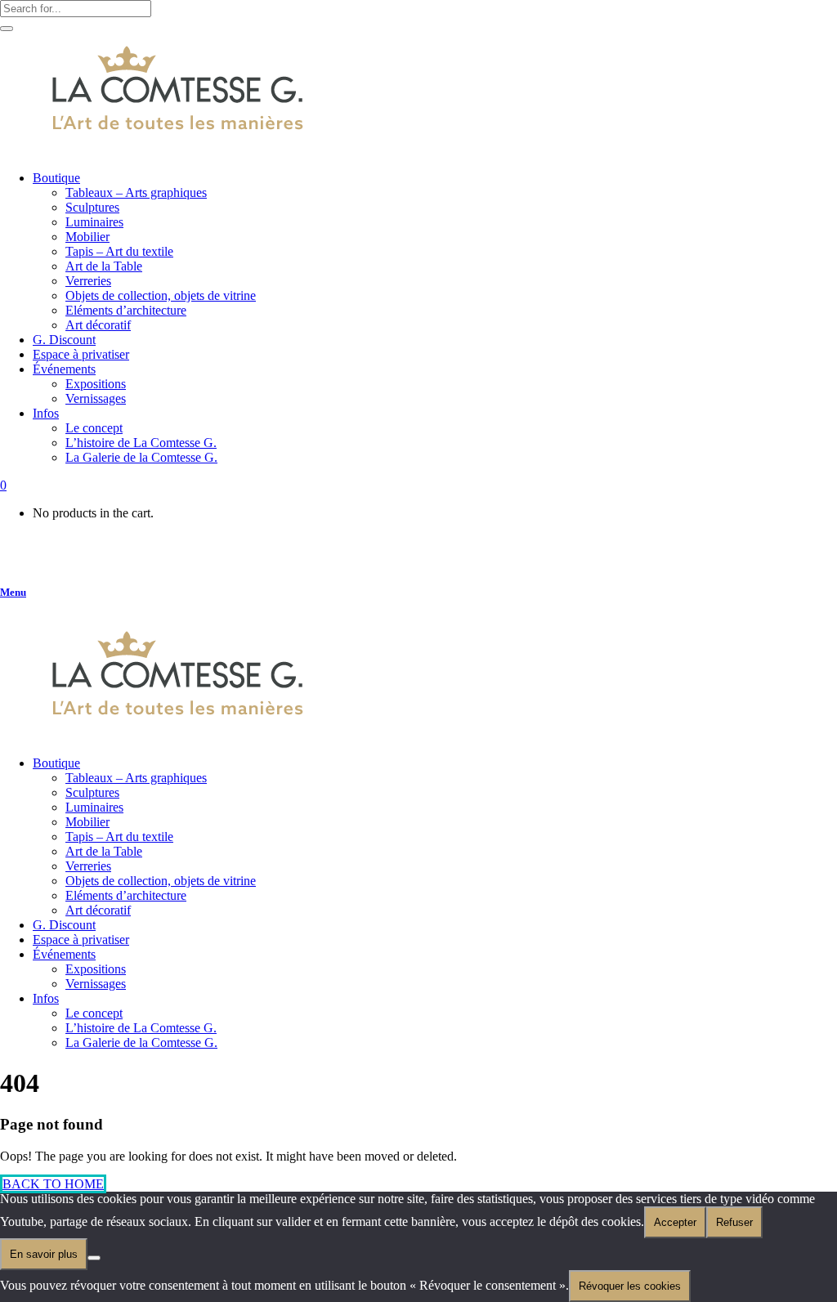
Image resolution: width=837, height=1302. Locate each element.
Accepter (675, 1222)
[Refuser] (94, 1257)
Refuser (734, 1222)
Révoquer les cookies (630, 1286)
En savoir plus (44, 1254)
